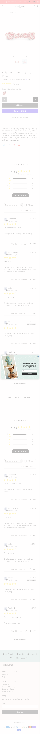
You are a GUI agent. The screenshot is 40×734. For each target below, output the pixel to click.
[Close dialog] (38, 356)
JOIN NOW (29, 373)
